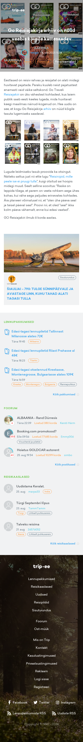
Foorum (41, 621)
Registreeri (41, 687)
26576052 (34, 529)
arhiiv (47, 109)
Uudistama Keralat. (30, 486)
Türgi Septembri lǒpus (32, 503)
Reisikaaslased (41, 586)
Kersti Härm (67, 423)
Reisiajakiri (11, 94)
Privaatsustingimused (41, 663)
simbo (68, 455)
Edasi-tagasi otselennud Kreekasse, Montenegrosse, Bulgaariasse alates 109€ (43, 371)
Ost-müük (41, 629)
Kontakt (41, 648)
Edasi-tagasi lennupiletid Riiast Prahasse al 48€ (43, 352)
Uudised (41, 594)
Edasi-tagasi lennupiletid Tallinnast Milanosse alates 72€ (37, 333)
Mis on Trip (41, 640)
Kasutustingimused (42, 655)
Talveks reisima (27, 524)
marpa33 (34, 491)
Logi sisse (41, 679)
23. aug (20, 508)
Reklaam (41, 671)
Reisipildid (41, 602)
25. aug (20, 491)
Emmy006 (67, 436)
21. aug (20, 529)
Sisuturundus (41, 610)
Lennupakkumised (41, 579)
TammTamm (36, 508)
